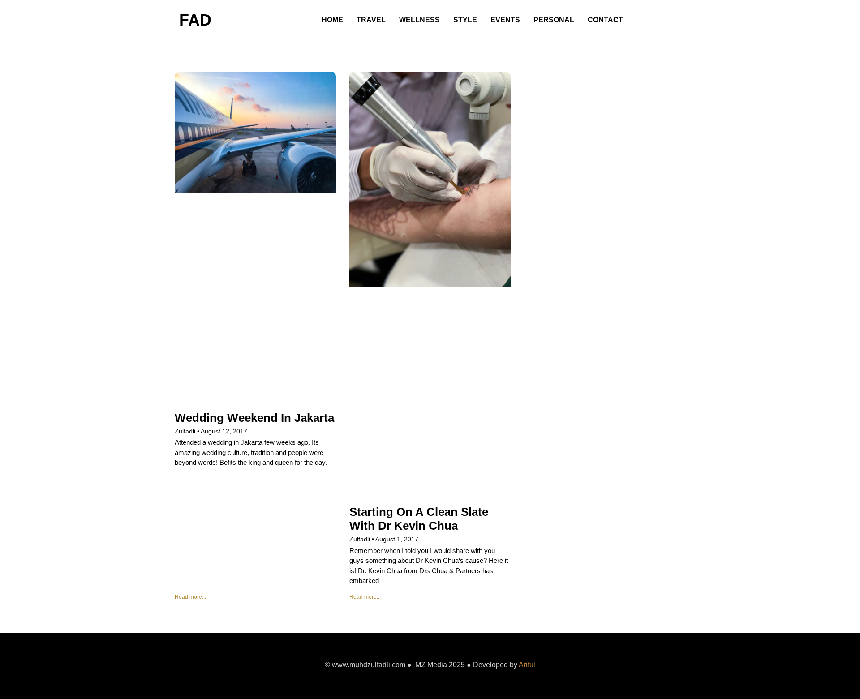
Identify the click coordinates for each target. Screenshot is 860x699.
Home (332, 20)
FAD (195, 20)
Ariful (527, 665)
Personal (553, 20)
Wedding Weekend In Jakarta (254, 418)
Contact (605, 20)
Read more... (190, 597)
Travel (371, 20)
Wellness (419, 20)
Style (465, 20)
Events (505, 20)
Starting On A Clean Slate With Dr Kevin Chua (418, 518)
